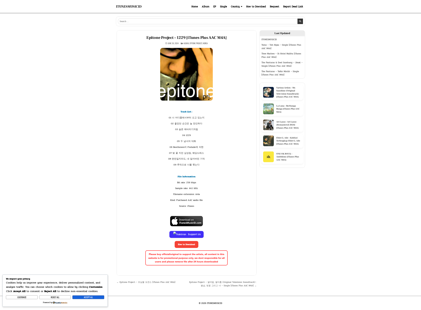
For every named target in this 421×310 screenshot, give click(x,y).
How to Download (256, 6)
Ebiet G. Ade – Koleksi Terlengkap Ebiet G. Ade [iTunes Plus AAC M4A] (288, 140)
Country (235, 6)
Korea (205, 43)
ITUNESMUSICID (129, 6)
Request (274, 6)
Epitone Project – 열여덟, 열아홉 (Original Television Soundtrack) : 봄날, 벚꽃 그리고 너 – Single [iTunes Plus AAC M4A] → (223, 284)
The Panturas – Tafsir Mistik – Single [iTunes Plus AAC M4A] (280, 73)
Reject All (55, 297)
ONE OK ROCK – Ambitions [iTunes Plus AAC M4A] (287, 156)
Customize (21, 297)
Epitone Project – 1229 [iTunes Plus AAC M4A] (186, 37)
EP (214, 6)
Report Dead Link (293, 6)
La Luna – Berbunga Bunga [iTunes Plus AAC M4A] (288, 109)
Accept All (88, 297)
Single (223, 6)
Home (194, 6)
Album (205, 6)
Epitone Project (196, 43)
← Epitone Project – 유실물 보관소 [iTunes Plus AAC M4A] (146, 282)
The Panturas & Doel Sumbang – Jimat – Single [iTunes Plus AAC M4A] (282, 64)
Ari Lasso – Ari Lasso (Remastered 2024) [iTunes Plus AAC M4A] (287, 125)
